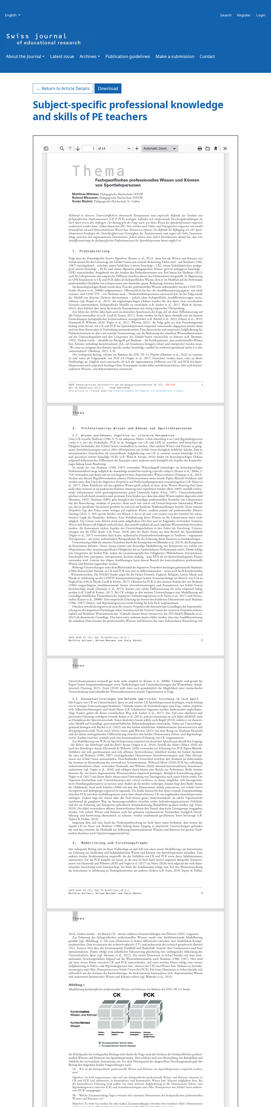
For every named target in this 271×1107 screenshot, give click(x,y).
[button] (25, 56)
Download (109, 88)
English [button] (13, 14)
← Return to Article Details (63, 88)
